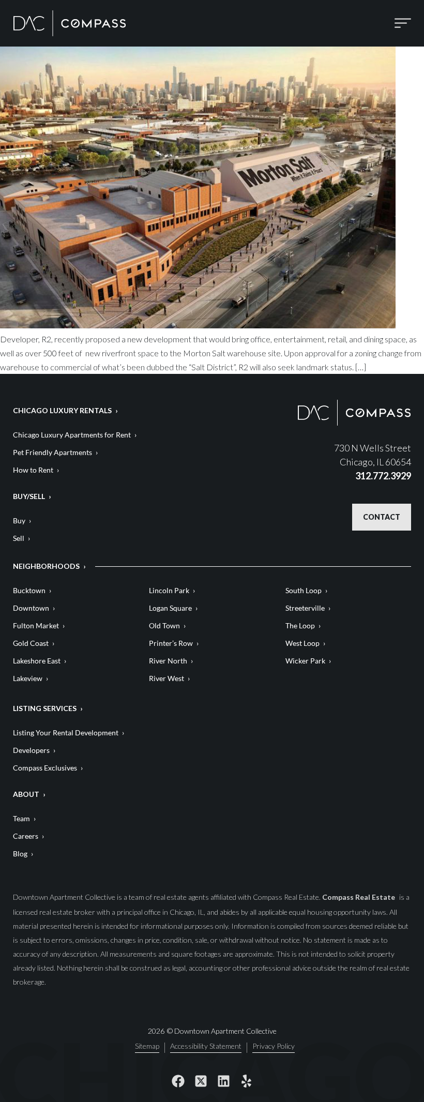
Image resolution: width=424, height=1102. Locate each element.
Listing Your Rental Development (65, 732)
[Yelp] (246, 1081)
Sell (18, 538)
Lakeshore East (36, 660)
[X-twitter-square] (200, 1081)
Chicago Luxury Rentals (62, 410)
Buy (19, 520)
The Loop (300, 625)
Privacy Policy (273, 1046)
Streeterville (305, 607)
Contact (381, 516)
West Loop (302, 643)
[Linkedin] (223, 1081)
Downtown (31, 607)
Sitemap (147, 1046)
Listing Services (45, 708)
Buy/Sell (29, 496)
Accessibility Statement (205, 1046)
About (26, 794)
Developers (31, 750)
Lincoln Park (169, 590)
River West (166, 678)
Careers (25, 836)
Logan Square (170, 607)
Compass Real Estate (359, 897)
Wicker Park (305, 660)
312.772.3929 (383, 475)
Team (21, 818)
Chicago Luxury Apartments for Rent (72, 434)
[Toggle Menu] (402, 23)
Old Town (164, 625)
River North (168, 660)
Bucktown (29, 590)
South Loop (303, 590)
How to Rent (33, 469)
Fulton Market (36, 625)
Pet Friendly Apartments (52, 452)
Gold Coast (31, 643)
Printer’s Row (171, 643)
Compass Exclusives (45, 767)
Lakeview (27, 678)
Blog (20, 853)
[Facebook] (177, 1081)
